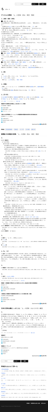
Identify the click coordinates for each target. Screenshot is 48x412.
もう (5, 76)
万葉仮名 (16, 129)
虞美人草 (33, 129)
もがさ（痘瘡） (11, 276)
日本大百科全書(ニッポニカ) (10, 308)
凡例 (19, 101)
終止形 (16, 62)
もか (37, 216)
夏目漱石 (27, 175)
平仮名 (4, 98)
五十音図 (5, 97)
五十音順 (27, 129)
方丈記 (33, 60)
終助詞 (34, 67)
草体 (15, 98)
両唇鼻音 (16, 97)
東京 (12, 51)
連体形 (35, 53)
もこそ (22, 51)
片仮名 (21, 98)
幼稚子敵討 (15, 168)
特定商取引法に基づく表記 (35, 403)
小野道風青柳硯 (9, 129)
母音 (28, 97)
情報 (17, 101)
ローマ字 (22, 129)
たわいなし (39, 166)
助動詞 (42, 86)
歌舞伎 (11, 168)
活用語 (16, 53)
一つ (4, 60)
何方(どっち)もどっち (35, 172)
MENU (2, 1)
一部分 (18, 49)
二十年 (10, 79)
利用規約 (28, 403)
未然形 (31, 86)
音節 (38, 97)
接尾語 (24, 62)
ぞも (13, 63)
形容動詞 (29, 163)
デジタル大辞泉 (6, 15)
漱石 (18, 79)
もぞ (27, 51)
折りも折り (39, 165)
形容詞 (8, 53)
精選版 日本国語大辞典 (8, 134)
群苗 (12, 90)
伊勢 (26, 47)
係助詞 (29, 67)
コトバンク (7, 4)
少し (22, 76)
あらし (10, 26)
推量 (38, 86)
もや (30, 51)
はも (16, 63)
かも (10, 63)
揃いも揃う (16, 181)
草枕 (21, 79)
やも (20, 63)
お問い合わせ (43, 403)
